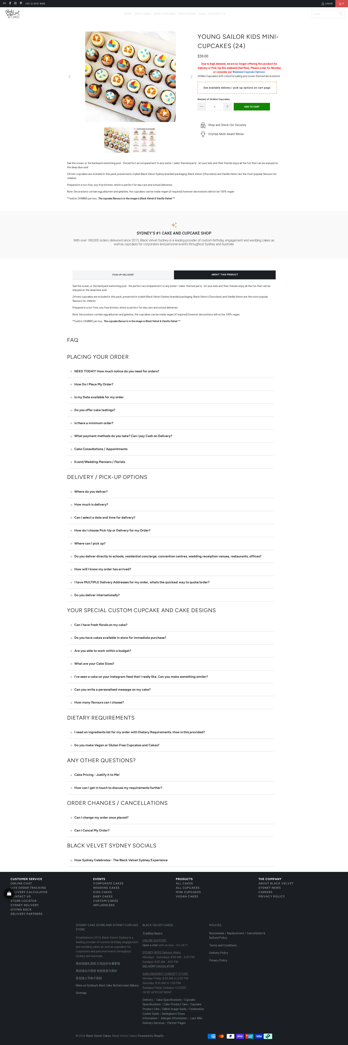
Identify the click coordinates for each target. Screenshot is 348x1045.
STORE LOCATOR (24, 901)
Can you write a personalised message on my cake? (112, 690)
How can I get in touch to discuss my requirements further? (118, 788)
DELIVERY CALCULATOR (29, 892)
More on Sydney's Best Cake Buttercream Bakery (107, 985)
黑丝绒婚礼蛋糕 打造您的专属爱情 (98, 963)
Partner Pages (176, 1023)
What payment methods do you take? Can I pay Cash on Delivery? (123, 436)
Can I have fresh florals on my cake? (100, 625)
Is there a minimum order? (93, 423)
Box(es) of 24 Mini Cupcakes (214, 99)
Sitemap (81, 993)
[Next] (191, 76)
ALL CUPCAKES (188, 887)
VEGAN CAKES (187, 896)
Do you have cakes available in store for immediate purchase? (120, 638)
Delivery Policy (218, 953)
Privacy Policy (218, 960)
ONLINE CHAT (21, 883)
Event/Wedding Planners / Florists (99, 462)
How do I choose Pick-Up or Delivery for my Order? (112, 530)
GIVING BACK (21, 909)
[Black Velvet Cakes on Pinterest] (20, 3)
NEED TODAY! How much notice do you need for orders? (116, 371)
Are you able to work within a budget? (102, 651)
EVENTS (99, 879)
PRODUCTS (184, 879)
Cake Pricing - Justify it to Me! (97, 775)
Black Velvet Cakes (98, 1036)
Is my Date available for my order (99, 397)
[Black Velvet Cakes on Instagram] (15, 3)
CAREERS (265, 892)
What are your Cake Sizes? (94, 664)
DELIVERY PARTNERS (27, 914)
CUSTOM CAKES (105, 901)
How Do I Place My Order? (93, 384)
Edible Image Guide (174, 1009)
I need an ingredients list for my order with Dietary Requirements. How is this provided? (139, 732)
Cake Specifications (169, 999)
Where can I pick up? (89, 543)
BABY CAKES (103, 896)
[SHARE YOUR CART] (9, 893)
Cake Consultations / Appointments (100, 449)
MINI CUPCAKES (188, 892)
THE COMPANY (269, 879)
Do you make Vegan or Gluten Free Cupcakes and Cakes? (116, 745)
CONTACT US (21, 896)
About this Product (225, 274)
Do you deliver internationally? (97, 595)
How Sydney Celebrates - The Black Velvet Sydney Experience (121, 860)
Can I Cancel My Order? (91, 830)
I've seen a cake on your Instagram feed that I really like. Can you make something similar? (141, 677)
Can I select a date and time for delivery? (104, 518)
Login (329, 3)
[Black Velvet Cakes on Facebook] (9, 3)
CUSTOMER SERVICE (26, 879)
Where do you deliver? (91, 492)
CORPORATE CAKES (108, 883)
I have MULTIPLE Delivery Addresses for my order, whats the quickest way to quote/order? (142, 582)
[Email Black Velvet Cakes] (4, 3)
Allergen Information (174, 1018)
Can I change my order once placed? (101, 818)
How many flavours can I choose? (99, 702)
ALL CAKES (184, 883)
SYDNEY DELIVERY (25, 905)
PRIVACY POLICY (271, 896)
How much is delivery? (91, 504)
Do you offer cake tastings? (94, 410)
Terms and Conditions (223, 945)
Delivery (147, 999)
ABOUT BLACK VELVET (275, 883)
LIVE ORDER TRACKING (28, 887)
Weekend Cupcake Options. (249, 72)
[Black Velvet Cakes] (13, 14)
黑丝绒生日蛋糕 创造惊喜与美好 (96, 970)
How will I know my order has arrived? (102, 569)
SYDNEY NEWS (269, 887)
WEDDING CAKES (106, 887)
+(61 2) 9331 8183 (35, 3)
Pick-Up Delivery (123, 274)
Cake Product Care (175, 1004)
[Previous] (70, 76)
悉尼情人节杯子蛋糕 (89, 978)
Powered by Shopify (151, 1036)
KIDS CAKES (102, 892)
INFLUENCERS (104, 905)
